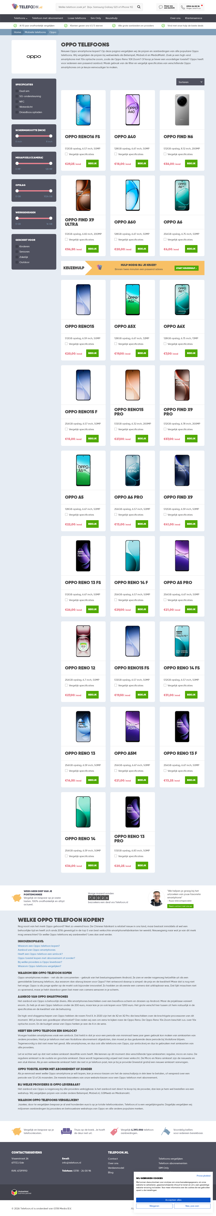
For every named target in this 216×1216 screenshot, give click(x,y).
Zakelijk (23, 257)
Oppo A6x (174, 326)
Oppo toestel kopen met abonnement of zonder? (46, 958)
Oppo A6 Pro (128, 497)
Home (17, 32)
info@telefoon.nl (71, 1162)
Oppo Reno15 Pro (128, 411)
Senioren (24, 251)
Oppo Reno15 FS (131, 668)
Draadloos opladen (30, 112)
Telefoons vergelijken (171, 1158)
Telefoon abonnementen (173, 1163)
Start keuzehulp (185, 268)
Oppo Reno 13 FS (83, 582)
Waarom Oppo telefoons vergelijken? (39, 966)
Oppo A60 (125, 222)
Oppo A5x (125, 326)
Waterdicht (26, 106)
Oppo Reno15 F (81, 412)
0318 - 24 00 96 (82, 1170)
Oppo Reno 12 (80, 668)
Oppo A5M (125, 753)
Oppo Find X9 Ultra (79, 222)
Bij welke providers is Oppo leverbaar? (40, 962)
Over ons (175, 18)
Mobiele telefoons (35, 32)
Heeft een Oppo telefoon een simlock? (40, 953)
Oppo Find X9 (178, 497)
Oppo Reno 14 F (131, 582)
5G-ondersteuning (30, 96)
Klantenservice (193, 18)
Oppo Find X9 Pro (178, 411)
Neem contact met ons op (180, 906)
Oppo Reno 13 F (180, 753)
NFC (21, 101)
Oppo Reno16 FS (82, 137)
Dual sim (24, 90)
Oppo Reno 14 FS (182, 668)
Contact (113, 1158)
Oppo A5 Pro (178, 582)
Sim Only (96, 18)
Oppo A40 (125, 137)
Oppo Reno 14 (80, 839)
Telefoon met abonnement (47, 18)
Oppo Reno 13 (80, 753)
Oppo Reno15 (79, 326)
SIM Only (164, 1167)
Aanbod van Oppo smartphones (36, 949)
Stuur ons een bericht (169, 7)
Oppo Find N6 (178, 137)
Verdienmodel (116, 1167)
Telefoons (20, 18)
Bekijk (92, 163)
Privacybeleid (203, 1175)
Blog (110, 1172)
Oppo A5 (74, 497)
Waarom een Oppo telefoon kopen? (39, 945)
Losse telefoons (77, 18)
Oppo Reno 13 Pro (129, 838)
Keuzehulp (111, 18)
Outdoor (24, 262)
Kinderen (24, 246)
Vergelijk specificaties (81, 154)
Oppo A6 (173, 222)
